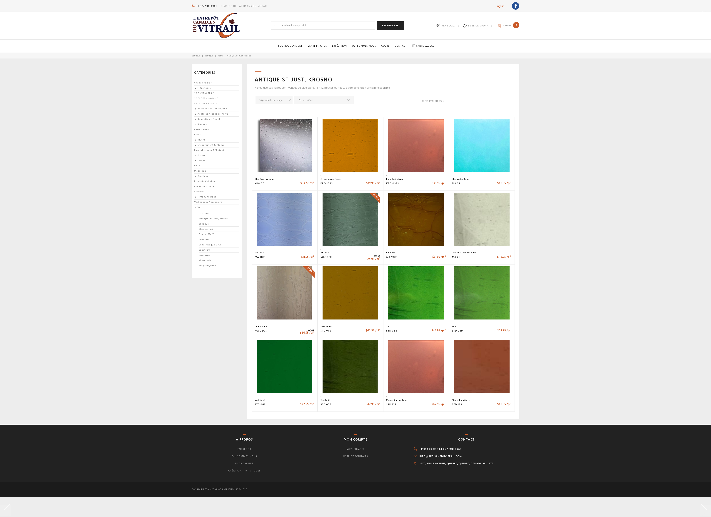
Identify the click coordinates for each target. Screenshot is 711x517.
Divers (201, 139)
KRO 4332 (392, 183)
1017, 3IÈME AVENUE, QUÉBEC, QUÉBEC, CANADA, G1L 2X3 (456, 463)
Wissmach (205, 260)
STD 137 (391, 404)
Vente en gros (317, 46)
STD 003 (326, 331)
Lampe (202, 160)
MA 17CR (326, 257)
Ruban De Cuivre (204, 186)
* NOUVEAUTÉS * (204, 93)
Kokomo (204, 239)
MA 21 (456, 257)
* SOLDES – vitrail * (205, 103)
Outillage (203, 176)
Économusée (244, 463)
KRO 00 (259, 183)
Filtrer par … (205, 88)
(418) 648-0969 (430, 449)
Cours (385, 46)
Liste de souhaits (480, 26)
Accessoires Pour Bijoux (212, 108)
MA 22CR (261, 331)
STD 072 (326, 404)
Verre (220, 56)
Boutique (196, 56)
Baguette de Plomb (209, 119)
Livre (197, 165)
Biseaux (202, 124)
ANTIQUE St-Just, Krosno (213, 218)
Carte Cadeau (202, 129)
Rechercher (390, 25)
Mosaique (200, 171)
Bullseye (204, 223)
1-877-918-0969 (451, 449)
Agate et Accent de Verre (213, 114)
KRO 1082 (327, 183)
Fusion (202, 155)
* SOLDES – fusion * (206, 98)
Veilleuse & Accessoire (208, 202)
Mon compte (450, 26)
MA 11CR (260, 257)
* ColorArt (205, 213)
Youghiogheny (207, 265)
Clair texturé (206, 229)
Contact (401, 46)
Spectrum (204, 250)
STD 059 (457, 331)
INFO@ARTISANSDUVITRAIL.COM (441, 456)
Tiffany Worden (207, 196)
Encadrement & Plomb (211, 145)
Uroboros (204, 255)
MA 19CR (392, 257)
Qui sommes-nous (364, 46)
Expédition (339, 46)
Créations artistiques (244, 471)
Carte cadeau (425, 46)
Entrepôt (244, 449)
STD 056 (391, 331)
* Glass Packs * (203, 82)
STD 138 (457, 404)
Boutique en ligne (290, 46)
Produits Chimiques (206, 181)
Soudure (199, 191)
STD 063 (260, 404)
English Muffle (207, 234)
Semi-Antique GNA (210, 244)
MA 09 (456, 183)
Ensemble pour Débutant (209, 150)
